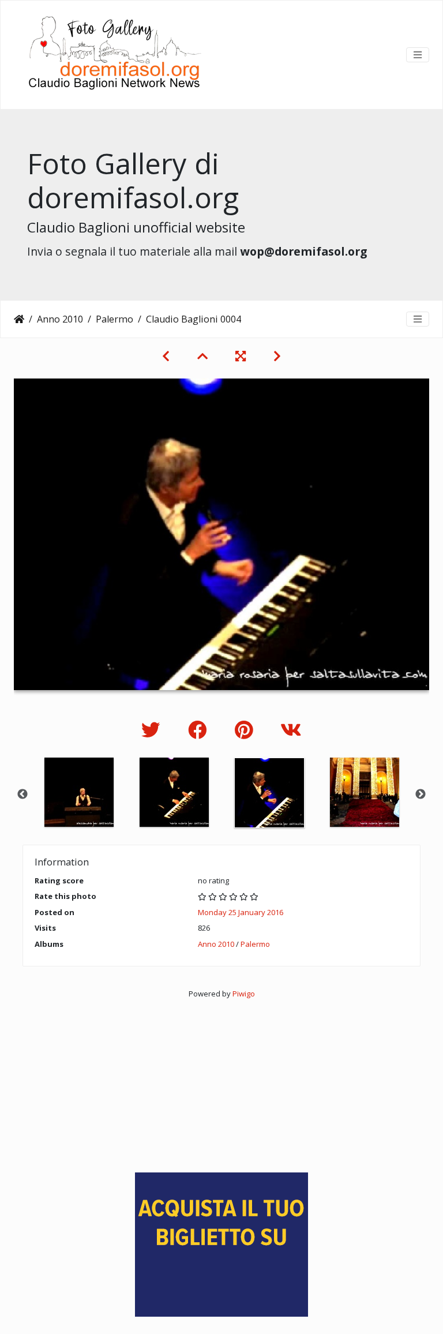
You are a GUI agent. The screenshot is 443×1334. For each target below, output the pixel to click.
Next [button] (420, 794)
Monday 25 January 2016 (240, 912)
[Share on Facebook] (200, 730)
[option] (78, 792)
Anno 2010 (60, 319)
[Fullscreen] (241, 356)
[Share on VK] (291, 730)
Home (19, 319)
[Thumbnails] (202, 356)
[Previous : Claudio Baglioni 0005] (165, 356)
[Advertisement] (221, 1080)
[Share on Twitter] (153, 730)
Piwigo (243, 993)
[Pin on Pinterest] (246, 730)
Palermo (114, 319)
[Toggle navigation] (417, 54)
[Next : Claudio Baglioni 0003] (277, 356)
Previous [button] (22, 794)
